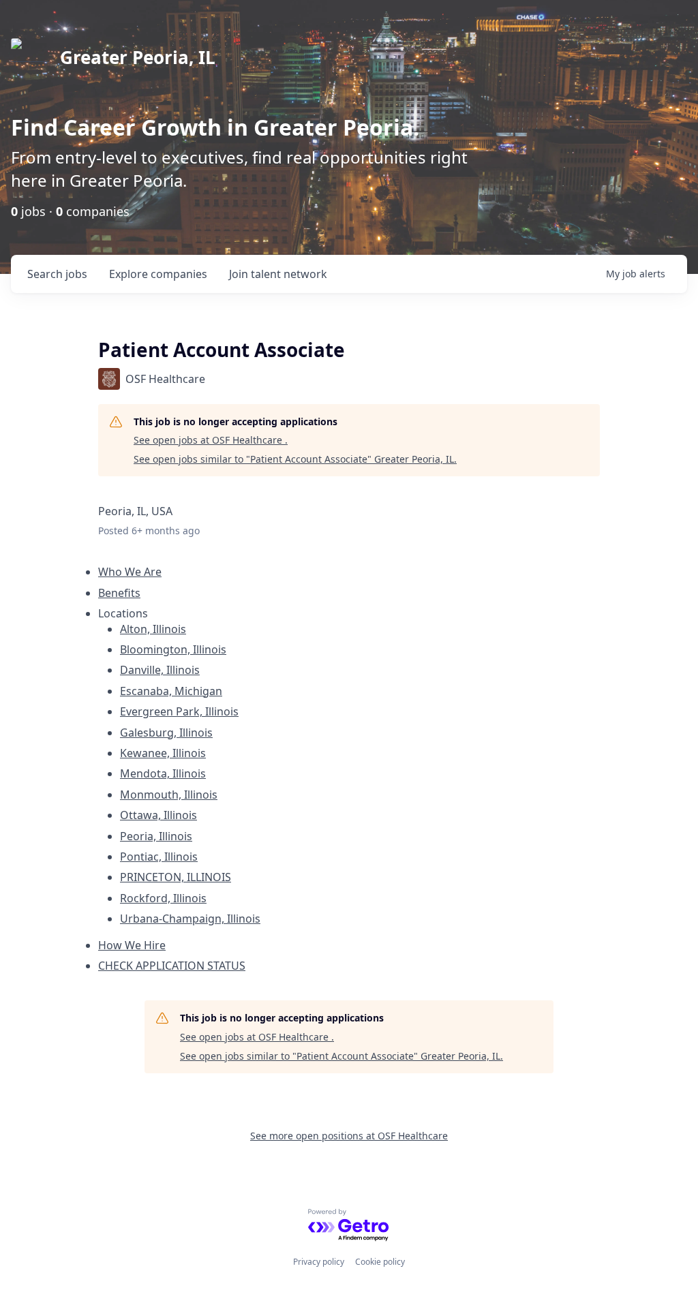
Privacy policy (318, 1261)
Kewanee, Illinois (163, 752)
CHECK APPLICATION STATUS (171, 965)
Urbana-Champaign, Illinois (190, 918)
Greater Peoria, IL (137, 57)
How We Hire (132, 945)
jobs (57, 273)
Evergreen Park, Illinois (179, 711)
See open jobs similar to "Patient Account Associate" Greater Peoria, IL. (295, 458)
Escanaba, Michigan (171, 690)
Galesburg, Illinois (166, 732)
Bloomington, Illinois (173, 649)
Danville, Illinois (160, 669)
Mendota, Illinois (163, 773)
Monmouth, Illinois (168, 794)
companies (158, 273)
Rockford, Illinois (163, 898)
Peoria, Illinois (156, 836)
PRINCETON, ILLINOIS (175, 877)
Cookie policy (380, 1261)
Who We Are (130, 571)
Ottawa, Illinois (158, 815)
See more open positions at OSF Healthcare (349, 1135)
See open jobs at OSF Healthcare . (211, 439)
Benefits (119, 592)
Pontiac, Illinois (159, 856)
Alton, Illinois (153, 628)
